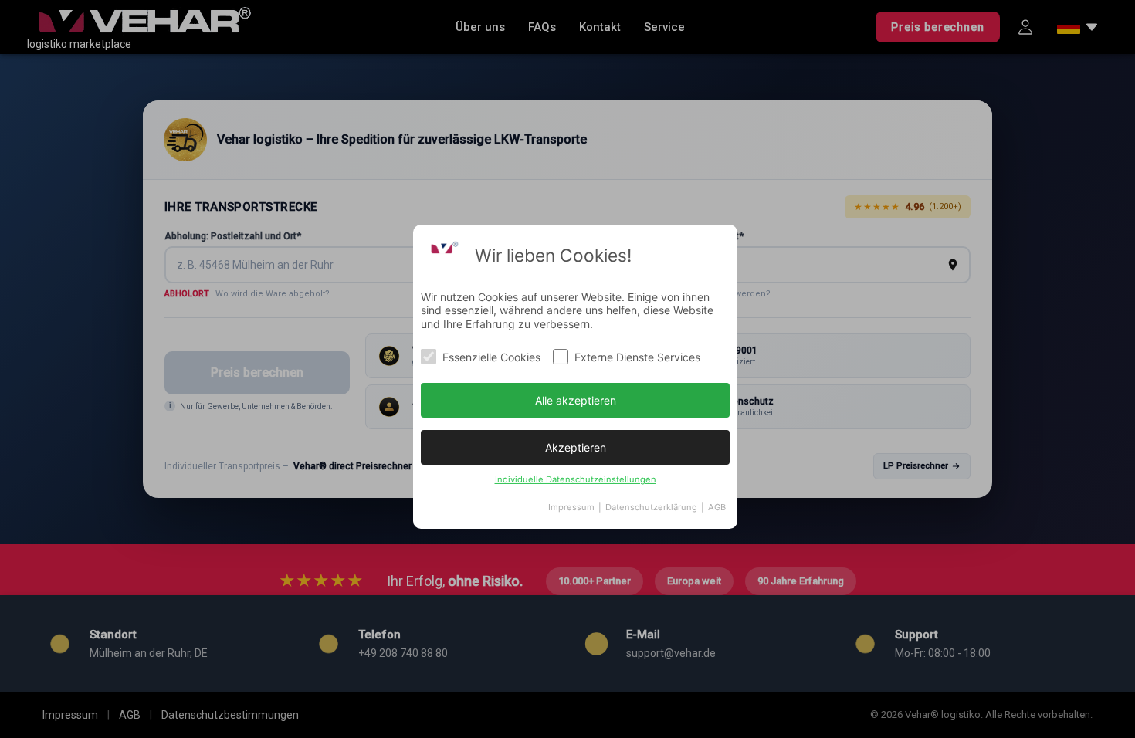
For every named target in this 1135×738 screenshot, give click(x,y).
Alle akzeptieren (575, 400)
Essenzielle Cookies (491, 357)
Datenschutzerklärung (651, 507)
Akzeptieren (575, 447)
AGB (717, 507)
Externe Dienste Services (637, 357)
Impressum (571, 507)
